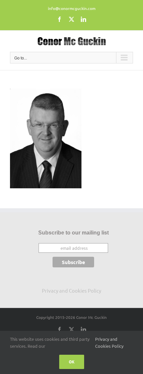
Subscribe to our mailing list (73, 232)
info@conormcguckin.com (71, 8)
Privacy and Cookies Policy (71, 290)
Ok (71, 362)
